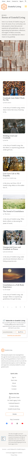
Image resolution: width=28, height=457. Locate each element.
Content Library (14, 406)
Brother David (15, 397)
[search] (25, 1)
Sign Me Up (20, 332)
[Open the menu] (26, 6)
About (8, 1)
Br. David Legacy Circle (14, 400)
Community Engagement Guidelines (14, 452)
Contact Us (15, 1)
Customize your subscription (14, 335)
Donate (15, 414)
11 (20, 307)
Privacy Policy (14, 455)
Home (3, 1)
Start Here (14, 380)
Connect (14, 389)
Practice (14, 386)
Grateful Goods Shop (14, 409)
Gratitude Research (14, 403)
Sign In (21, 1)
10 (16, 307)
